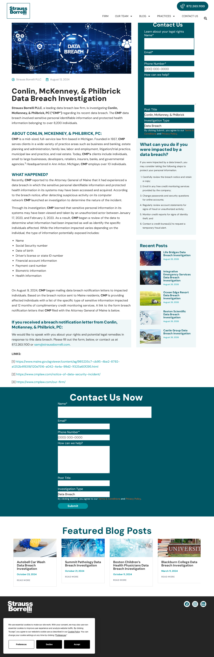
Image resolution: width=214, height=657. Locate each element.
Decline (49, 644)
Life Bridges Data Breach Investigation (177, 254)
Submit (73, 506)
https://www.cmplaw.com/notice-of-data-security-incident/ (58, 374)
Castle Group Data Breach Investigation (177, 332)
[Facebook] (187, 604)
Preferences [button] (61, 635)
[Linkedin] (203, 604)
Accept (77, 644)
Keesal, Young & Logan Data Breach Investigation (178, 565)
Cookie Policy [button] (74, 632)
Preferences (21, 644)
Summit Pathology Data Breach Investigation (35, 563)
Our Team (121, 16)
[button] (205, 18)
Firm (105, 16)
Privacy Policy (169, 133)
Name (149, 35)
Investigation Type (156, 120)
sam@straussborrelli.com (52, 345)
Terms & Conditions (109, 498)
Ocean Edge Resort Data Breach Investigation (176, 295)
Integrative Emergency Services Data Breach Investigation (177, 276)
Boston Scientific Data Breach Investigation (174, 314)
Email (148, 52)
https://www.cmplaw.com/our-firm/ (41, 382)
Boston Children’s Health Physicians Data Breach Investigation (82, 565)
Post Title (150, 109)
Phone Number (155, 64)
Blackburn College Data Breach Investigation (131, 563)
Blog (142, 16)
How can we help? (156, 75)
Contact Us (190, 16)
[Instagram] (195, 604)
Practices (164, 16)
